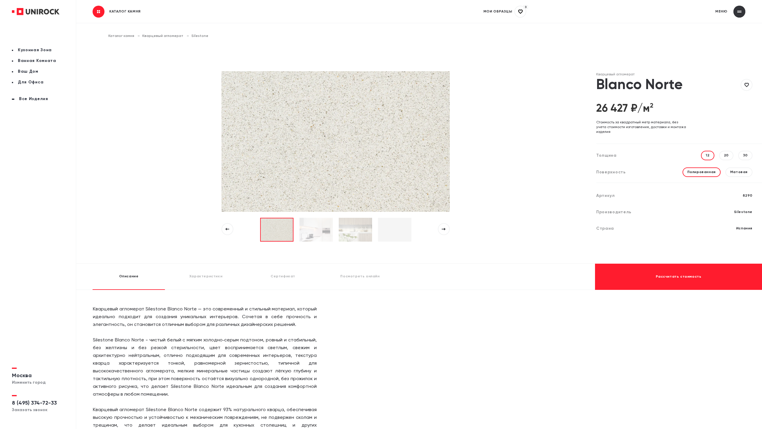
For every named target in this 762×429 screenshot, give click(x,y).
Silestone (199, 36)
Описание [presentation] (129, 276)
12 (707, 155)
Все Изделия (33, 99)
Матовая (739, 172)
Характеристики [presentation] (205, 276)
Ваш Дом (28, 71)
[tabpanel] (276, 230)
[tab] (129, 277)
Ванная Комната (37, 61)
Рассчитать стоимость (679, 277)
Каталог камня (121, 36)
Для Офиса (30, 82)
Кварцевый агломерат (162, 36)
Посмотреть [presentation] (360, 276)
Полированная (701, 172)
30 (745, 155)
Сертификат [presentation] (283, 276)
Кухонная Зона (35, 50)
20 (726, 155)
